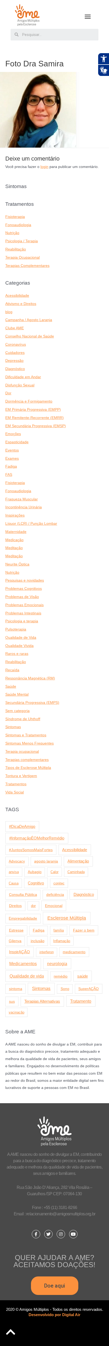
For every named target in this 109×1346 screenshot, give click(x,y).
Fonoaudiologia (18, 225)
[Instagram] (61, 1234)
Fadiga (11, 466)
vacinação (16, 1012)
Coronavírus (15, 344)
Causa (14, 883)
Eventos (12, 450)
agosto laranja (46, 861)
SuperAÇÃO (88, 989)
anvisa (14, 872)
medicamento (74, 952)
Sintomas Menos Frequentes (29, 743)
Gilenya (15, 941)
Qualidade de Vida (20, 638)
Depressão (14, 361)
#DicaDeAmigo (22, 826)
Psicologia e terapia (21, 621)
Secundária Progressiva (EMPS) (32, 703)
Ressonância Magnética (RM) (30, 678)
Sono (65, 989)
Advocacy (17, 861)
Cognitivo (36, 883)
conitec (59, 883)
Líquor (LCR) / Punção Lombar (31, 524)
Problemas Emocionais (24, 605)
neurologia (57, 963)
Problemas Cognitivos (23, 589)
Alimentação (78, 861)
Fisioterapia (15, 217)
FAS (8, 475)
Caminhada (76, 872)
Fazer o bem (83, 930)
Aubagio (35, 872)
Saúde (10, 686)
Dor (8, 393)
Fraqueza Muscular (21, 499)
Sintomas (13, 727)
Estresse (16, 930)
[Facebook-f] (36, 1234)
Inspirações (15, 515)
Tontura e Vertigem (21, 776)
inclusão (37, 941)
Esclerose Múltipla (66, 918)
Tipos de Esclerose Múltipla (28, 768)
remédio (60, 976)
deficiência (55, 894)
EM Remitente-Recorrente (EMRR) (34, 418)
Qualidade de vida (27, 976)
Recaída (12, 670)
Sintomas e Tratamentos (25, 735)
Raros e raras (16, 654)
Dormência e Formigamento (28, 401)
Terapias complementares (27, 760)
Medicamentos (23, 963)
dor (33, 906)
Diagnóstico (15, 369)
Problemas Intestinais (23, 613)
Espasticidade (17, 442)
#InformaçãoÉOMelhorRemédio (36, 838)
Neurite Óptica (17, 564)
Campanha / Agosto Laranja (28, 320)
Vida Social (14, 792)
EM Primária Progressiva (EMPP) (33, 410)
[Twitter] (48, 1234)
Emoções (13, 434)
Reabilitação (15, 249)
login (44, 167)
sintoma (15, 989)
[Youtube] (73, 1234)
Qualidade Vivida (19, 646)
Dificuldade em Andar (23, 377)
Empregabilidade (23, 918)
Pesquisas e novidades (24, 580)
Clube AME (14, 328)
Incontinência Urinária (23, 507)
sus (12, 1001)
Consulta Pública (23, 894)
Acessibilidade (17, 296)
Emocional (53, 906)
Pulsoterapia (15, 629)
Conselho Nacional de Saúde (29, 336)
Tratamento (80, 1001)
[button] (88, 17)
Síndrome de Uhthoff (22, 719)
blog (8, 312)
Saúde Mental (17, 694)
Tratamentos (15, 784)
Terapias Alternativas (42, 1001)
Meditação (14, 548)
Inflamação (61, 941)
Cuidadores (15, 353)
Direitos (15, 906)
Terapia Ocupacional (22, 257)
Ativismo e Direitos (20, 304)
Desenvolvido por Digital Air (54, 1314)
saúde (82, 976)
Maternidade (15, 532)
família (58, 930)
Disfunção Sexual (19, 385)
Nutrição (12, 233)
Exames (12, 458)
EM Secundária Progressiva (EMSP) (35, 426)
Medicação (14, 540)
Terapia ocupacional (22, 752)
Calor (54, 872)
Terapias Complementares (27, 266)
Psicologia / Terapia (21, 241)
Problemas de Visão (22, 597)
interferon (46, 952)
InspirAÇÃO (19, 952)
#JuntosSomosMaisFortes (31, 850)
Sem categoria (17, 711)
